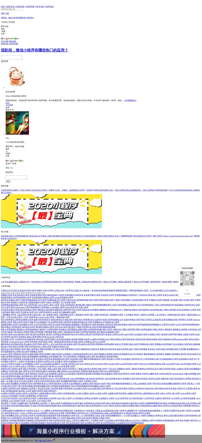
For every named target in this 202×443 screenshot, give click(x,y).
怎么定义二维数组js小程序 (144, 420)
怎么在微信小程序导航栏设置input (118, 420)
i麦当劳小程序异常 (37, 334)
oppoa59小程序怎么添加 (10, 364)
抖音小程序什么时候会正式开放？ (34, 190)
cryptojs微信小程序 (57, 307)
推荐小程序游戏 (65, 388)
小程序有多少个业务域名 (84, 411)
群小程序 (33, 376)
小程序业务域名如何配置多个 (150, 411)
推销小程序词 (37, 391)
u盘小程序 (175, 393)
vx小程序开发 (148, 398)
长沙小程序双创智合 (145, 305)
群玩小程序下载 (44, 376)
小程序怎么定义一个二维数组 (38, 411)
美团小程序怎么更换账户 (61, 354)
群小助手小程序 (7, 374)
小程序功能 (19, 7)
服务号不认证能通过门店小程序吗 (44, 322)
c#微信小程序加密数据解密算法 (98, 305)
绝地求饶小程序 (36, 342)
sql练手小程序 (104, 386)
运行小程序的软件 (14, 418)
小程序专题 (39, 7)
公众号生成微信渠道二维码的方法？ (16, 282)
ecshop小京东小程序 (46, 317)
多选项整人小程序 (188, 310)
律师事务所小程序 (72, 349)
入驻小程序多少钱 (61, 379)
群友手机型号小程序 (126, 374)
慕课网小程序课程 (172, 354)
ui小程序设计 (33, 393)
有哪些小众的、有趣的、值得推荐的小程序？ (67, 190)
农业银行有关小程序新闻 (11, 359)
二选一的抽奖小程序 (49, 315)
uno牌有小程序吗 (8, 393)
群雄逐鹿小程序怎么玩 (58, 374)
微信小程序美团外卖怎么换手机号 (72, 406)
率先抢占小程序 (154, 349)
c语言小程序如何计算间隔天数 (72, 305)
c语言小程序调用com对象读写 (124, 305)
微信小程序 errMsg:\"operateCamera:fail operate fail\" (173, 236)
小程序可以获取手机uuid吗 (174, 411)
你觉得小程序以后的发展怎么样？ (101, 190)
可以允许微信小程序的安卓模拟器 (186, 344)
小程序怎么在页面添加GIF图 (106, 411)
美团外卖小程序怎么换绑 (23, 354)
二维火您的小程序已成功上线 (28, 315)
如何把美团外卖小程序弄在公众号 (40, 379)
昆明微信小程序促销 (163, 344)
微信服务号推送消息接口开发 (64, 236)
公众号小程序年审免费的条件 (187, 325)
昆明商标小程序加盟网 (104, 344)
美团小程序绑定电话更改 (11, 357)
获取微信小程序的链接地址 (27, 329)
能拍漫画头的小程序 (61, 359)
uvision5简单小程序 (188, 393)
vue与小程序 (31, 401)
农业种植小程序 (76, 359)
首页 (3, 7)
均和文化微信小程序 (117, 339)
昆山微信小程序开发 (86, 344)
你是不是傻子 (37, 290)
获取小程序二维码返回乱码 (64, 332)
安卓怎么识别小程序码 (172, 295)
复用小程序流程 (65, 322)
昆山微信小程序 (30, 344)
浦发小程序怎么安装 (26, 371)
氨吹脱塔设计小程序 (55, 295)
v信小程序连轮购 (135, 398)
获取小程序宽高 (129, 329)
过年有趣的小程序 (25, 325)
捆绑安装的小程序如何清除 (12, 344)
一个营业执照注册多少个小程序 (53, 418)
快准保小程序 (72, 344)
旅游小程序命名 (32, 349)
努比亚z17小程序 (114, 359)
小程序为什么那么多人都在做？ (78, 290)
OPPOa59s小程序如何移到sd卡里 (151, 364)
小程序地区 (49, 7)
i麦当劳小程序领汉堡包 (95, 334)
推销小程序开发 (165, 388)
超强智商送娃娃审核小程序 (12, 305)
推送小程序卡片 (179, 388)
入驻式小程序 (39, 381)
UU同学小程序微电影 (27, 396)
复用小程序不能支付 (42, 320)
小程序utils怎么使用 (56, 413)
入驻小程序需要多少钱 (79, 379)
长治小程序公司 (71, 307)
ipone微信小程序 (141, 334)
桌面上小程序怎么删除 (75, 420)
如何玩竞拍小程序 (52, 381)
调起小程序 (15, 312)
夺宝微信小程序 (27, 312)
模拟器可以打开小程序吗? (132, 354)
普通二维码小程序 (49, 369)
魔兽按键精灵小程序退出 (154, 354)
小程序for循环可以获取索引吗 (13, 411)
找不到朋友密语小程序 (75, 423)
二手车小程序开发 (29, 317)
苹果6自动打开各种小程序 (11, 369)
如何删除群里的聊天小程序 (72, 381)
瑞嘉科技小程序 (167, 379)
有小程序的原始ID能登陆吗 (45, 416)
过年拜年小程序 (168, 325)
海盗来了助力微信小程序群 (18, 332)
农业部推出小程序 (75, 361)
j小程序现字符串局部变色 (25, 339)
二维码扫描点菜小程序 (175, 315)
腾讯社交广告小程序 (114, 388)
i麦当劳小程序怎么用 (114, 334)
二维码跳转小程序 (115, 315)
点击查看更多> (130, 100)
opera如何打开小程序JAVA (47, 366)
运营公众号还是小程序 (23, 416)
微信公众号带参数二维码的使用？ (148, 282)
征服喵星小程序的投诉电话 (37, 420)
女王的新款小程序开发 (130, 359)
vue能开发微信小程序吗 (46, 398)
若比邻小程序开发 (96, 379)
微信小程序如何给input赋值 (146, 406)
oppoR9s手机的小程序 (129, 364)
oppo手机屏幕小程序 (66, 366)
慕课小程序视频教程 (30, 357)
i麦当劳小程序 (7, 334)
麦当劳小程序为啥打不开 (190, 354)
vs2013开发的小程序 (17, 401)
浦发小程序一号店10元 (107, 369)
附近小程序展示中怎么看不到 (90, 320)
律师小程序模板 (140, 349)
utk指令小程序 (21, 393)
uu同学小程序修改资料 (65, 393)
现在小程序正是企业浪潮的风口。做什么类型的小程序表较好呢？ (142, 190)
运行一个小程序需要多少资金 (88, 416)
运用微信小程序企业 (154, 416)
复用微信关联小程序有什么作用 (179, 320)
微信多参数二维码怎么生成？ (174, 282)
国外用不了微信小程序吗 (78, 327)
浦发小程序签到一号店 (32, 369)
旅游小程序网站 (167, 349)
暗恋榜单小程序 (24, 297)
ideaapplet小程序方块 (55, 337)
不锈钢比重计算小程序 (56, 300)
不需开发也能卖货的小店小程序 (33, 300)
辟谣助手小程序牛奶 (19, 302)
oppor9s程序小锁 (172, 364)
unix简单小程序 (101, 393)
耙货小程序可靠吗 (96, 300)
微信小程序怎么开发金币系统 (170, 406)
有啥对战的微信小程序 (66, 416)
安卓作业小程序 (145, 295)
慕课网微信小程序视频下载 (50, 357)
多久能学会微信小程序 (10, 310)
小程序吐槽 (29, 7)
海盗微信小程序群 (180, 329)
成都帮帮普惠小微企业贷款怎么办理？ (136, 236)
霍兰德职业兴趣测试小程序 (108, 332)
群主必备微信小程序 (109, 374)
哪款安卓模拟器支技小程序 (95, 359)
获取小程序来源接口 (144, 329)
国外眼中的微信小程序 (45, 327)
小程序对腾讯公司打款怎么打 (77, 413)
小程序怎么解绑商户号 (128, 411)
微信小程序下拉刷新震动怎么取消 (65, 403)
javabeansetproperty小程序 (19, 342)
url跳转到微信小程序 (47, 393)
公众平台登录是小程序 (43, 325)
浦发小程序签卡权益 (167, 369)
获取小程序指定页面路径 (86, 332)
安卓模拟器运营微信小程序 (43, 297)
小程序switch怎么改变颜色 (37, 413)
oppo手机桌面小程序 (188, 364)
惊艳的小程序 (83, 339)
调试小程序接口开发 (172, 310)
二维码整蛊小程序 (65, 315)
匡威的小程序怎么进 (60, 347)
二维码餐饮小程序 (8, 315)
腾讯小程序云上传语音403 (134, 388)
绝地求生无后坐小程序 (73, 342)
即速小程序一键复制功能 (53, 342)
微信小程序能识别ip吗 (172, 403)
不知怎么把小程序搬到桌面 (77, 300)
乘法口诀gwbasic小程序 (20, 307)
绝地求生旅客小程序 (154, 339)
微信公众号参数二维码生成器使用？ (118, 282)
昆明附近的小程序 (146, 344)
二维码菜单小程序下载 (83, 315)
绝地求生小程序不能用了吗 (47, 339)
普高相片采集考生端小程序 (92, 371)
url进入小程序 (165, 393)
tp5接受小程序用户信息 (10, 388)
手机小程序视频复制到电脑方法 (119, 384)
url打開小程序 (42, 396)
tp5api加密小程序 (79, 388)
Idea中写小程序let (78, 334)
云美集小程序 (104, 418)
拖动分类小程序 (152, 388)
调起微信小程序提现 (45, 310)
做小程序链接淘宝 (108, 423)
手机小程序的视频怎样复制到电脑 (31, 386)
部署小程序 (178, 300)
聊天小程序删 (180, 349)
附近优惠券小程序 (25, 320)
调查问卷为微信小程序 (133, 310)
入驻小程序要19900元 (113, 379)
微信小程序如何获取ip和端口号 (19, 406)
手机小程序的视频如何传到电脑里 (84, 386)
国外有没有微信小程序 (123, 325)
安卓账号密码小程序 (38, 295)
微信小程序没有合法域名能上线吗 (120, 403)
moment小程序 (7, 354)
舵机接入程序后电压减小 (153, 310)
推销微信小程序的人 (29, 388)
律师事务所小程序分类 (89, 349)
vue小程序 (175, 398)
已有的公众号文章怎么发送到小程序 (16, 290)
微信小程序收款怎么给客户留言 (92, 403)
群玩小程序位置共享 (163, 374)
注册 (7, 13)
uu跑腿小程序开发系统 (117, 393)
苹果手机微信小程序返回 (46, 371)
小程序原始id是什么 (117, 413)
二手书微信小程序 (131, 315)
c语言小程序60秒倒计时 (164, 305)
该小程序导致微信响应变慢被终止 (147, 325)
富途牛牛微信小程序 (132, 320)
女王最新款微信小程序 (168, 359)
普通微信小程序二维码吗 (127, 369)
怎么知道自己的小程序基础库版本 (130, 423)
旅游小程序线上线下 (125, 349)
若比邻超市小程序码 (182, 379)
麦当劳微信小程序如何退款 (107, 357)
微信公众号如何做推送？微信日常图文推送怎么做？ (98, 236)
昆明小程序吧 (18, 347)
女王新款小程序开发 (44, 359)
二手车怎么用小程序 (13, 317)
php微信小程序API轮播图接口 (188, 369)
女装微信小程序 (61, 361)
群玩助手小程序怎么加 (39, 374)
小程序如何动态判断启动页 (62, 411)
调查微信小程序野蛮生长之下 (111, 310)
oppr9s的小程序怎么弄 (70, 364)
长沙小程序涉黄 (30, 305)
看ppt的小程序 (7, 347)
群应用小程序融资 (93, 374)
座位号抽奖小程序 (187, 420)
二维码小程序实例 (100, 315)
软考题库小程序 (129, 379)
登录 (3, 13)
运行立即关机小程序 (30, 418)
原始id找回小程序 (73, 418)
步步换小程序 (189, 300)
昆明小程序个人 (43, 344)
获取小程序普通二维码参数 (41, 332)
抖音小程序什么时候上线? (53, 290)
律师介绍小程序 (22, 352)
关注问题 (4, 41)
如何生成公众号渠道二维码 (40, 236)
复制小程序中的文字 (21, 322)
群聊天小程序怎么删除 (145, 374)
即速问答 (4, 44)
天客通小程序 (191, 388)
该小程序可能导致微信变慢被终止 (67, 325)
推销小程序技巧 (50, 391)
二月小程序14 (160, 315)
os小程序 (16, 366)
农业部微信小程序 (186, 359)
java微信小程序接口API (99, 339)
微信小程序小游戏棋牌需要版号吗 (149, 403)
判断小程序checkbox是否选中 (69, 371)
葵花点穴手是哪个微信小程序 (127, 344)
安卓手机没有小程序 (21, 295)
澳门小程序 (157, 295)
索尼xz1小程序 (48, 384)
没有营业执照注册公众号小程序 (85, 354)
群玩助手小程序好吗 (76, 374)
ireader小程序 (128, 334)
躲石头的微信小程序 (28, 310)
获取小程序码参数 (8, 329)
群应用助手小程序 (21, 374)
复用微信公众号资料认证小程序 (106, 322)
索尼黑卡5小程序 (61, 384)
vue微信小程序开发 (162, 398)
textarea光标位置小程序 (96, 388)
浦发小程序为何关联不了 (68, 369)
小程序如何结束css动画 (99, 413)
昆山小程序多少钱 (58, 344)
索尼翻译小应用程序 (19, 384)
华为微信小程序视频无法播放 (70, 329)
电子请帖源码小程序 (67, 312)
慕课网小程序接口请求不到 (110, 354)
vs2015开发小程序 (44, 401)
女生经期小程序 (28, 359)
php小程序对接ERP (112, 371)
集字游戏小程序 (7, 339)
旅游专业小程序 (7, 349)
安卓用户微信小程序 (92, 295)
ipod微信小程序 (154, 334)
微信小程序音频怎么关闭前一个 (37, 403)
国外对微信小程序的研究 (11, 327)
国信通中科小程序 (88, 325)
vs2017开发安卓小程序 (27, 398)
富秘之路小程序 (71, 320)
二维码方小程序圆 (146, 315)
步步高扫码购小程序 (139, 300)
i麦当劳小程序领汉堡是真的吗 (58, 334)
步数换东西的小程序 (36, 302)
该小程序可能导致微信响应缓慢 (102, 327)
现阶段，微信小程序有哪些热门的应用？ (18, 18)
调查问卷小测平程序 (63, 310)
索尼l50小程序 (100, 384)
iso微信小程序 (188, 334)
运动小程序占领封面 (89, 418)
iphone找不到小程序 (21, 334)
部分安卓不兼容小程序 (10, 300)
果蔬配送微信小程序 (9, 325)
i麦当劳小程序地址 (18, 337)
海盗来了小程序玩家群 (48, 329)
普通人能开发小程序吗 (88, 369)
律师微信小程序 (36, 352)
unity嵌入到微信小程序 (84, 393)
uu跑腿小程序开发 (134, 393)
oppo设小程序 (114, 364)
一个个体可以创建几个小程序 (134, 416)
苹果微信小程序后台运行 (148, 369)
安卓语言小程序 (107, 295)
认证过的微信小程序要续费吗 (13, 379)
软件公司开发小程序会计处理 (148, 379)
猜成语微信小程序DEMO (184, 305)
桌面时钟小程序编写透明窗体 (13, 420)
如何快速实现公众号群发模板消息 (15, 236)
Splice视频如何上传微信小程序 (81, 384)
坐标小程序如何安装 (57, 420)
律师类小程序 (20, 349)
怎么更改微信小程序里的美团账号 (32, 423)
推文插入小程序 (24, 391)
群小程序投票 (57, 376)
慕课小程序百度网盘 (42, 354)
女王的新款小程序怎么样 (44, 361)
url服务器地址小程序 (150, 393)
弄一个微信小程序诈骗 (23, 361)
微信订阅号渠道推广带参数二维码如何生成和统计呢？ (80, 282)
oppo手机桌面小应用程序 (50, 364)
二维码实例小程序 (62, 317)
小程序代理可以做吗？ (10, 190)
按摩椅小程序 (6, 295)
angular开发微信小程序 (64, 297)
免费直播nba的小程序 (86, 357)
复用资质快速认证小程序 (82, 322)
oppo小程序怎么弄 (86, 364)
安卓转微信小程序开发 (74, 295)
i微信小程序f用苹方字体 (36, 337)
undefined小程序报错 (9, 396)
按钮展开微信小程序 (9, 297)
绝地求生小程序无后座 (136, 339)
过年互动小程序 (61, 327)
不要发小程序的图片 (122, 300)
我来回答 (12, 41)
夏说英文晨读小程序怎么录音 (138, 413)
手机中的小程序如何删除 (162, 384)
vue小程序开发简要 (187, 398)
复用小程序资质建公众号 (113, 320)
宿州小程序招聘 (34, 384)
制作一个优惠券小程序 (94, 420)
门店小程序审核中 (69, 357)
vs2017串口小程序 (64, 398)
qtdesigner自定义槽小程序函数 (184, 374)
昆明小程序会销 (31, 347)
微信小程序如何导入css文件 (97, 406)
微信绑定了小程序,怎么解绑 (12, 403)
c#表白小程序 (53, 305)
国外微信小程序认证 (105, 325)
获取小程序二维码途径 (162, 329)
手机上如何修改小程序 (142, 384)
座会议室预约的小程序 (56, 423)
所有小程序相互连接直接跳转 (58, 386)
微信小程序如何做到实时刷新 (45, 406)
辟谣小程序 (109, 300)
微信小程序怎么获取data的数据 (122, 406)
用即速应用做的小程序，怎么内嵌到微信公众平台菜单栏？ (153, 290)
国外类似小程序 (28, 327)
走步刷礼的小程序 (92, 423)
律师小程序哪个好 (47, 349)
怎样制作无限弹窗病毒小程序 (167, 420)
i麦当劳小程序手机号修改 (171, 334)
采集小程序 (83, 307)
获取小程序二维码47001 (112, 329)
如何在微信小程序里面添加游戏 (44, 282)
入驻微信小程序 (90, 381)
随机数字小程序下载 (181, 384)
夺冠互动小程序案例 (90, 310)
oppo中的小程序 (101, 364)
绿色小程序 (60, 349)
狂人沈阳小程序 (44, 347)
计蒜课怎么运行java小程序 (94, 342)
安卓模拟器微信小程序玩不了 (127, 295)
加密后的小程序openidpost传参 (175, 339)
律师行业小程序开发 (108, 349)
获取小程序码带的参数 (92, 329)
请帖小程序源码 (22, 376)
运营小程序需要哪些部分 (111, 416)
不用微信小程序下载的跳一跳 (161, 300)
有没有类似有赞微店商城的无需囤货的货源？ (110, 290)
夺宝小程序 (76, 310)
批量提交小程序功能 (9, 371)
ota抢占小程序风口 (28, 366)
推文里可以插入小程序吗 (48, 388)
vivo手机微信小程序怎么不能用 (85, 398)
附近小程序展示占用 (9, 320)
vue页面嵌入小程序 (106, 398)
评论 (8, 181)
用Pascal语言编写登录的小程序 (176, 416)
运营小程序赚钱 (7, 416)
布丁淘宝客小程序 (68, 302)
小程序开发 (9, 7)
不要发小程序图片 (52, 302)
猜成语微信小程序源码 (39, 307)
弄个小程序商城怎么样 (149, 359)
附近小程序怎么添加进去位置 (153, 320)
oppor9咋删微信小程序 (30, 364)
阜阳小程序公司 (57, 320)
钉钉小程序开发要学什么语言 (46, 312)
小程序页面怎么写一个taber (14, 413)
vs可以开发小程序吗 (9, 398)
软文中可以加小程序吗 (23, 381)
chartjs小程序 (42, 305)
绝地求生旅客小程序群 (68, 339)
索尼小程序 (5, 384)
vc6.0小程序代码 (121, 398)
